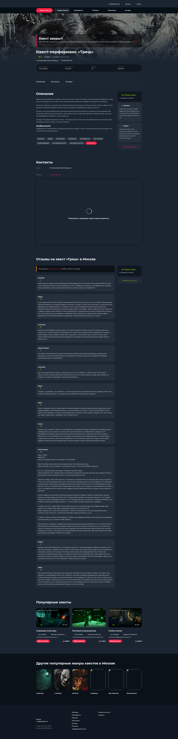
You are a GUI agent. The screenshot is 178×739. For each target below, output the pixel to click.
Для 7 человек (98, 138)
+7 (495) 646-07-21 (66, 60)
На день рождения (43, 143)
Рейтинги (95, 10)
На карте (128, 10)
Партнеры (75, 712)
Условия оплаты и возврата (104, 714)
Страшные (41, 138)
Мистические (61, 138)
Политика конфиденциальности (79, 727)
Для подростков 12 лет (59, 143)
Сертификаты (78, 10)
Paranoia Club (64, 57)
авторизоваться (54, 269)
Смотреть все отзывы (129, 146)
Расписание (112, 10)
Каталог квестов (45, 10)
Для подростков (85, 138)
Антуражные (72, 138)
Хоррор (50, 138)
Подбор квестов (62, 10)
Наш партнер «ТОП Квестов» (44, 728)
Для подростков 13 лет (76, 143)
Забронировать (43, 641)
